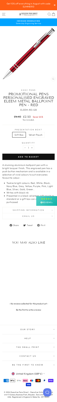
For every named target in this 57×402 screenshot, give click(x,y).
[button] (28, 309)
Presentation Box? (28, 130)
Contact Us (28, 356)
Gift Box (19, 134)
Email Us (28, 216)
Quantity (28, 143)
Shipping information (28, 210)
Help (27, 338)
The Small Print (27, 347)
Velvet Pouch (35, 134)
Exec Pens (28, 90)
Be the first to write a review (28, 310)
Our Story (27, 329)
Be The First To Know (28, 365)
